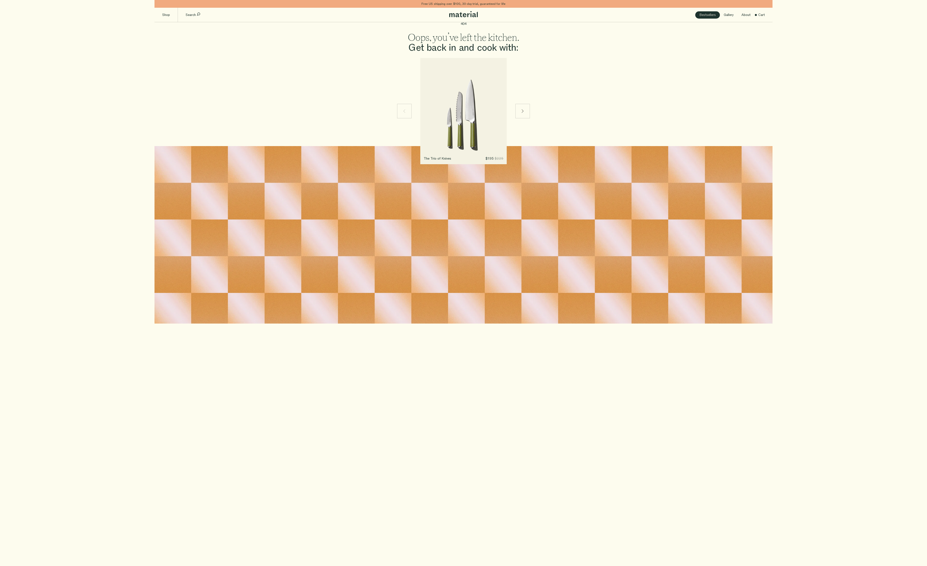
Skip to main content (171, 4)
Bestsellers (707, 15)
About (746, 15)
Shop (166, 15)
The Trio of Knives (437, 158)
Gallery (729, 15)
